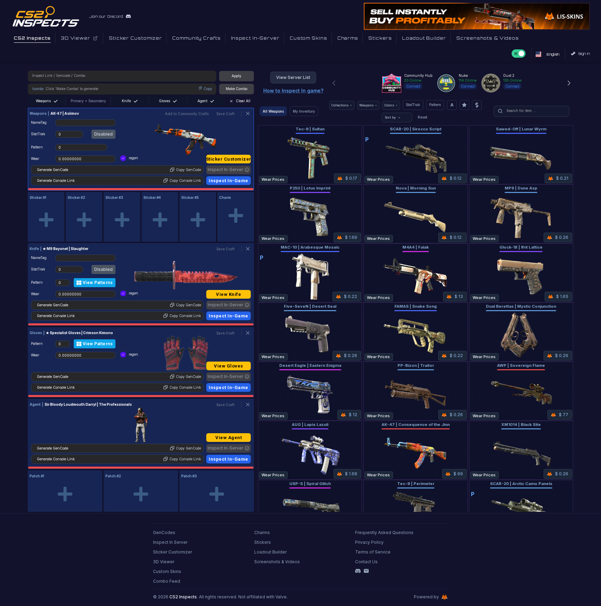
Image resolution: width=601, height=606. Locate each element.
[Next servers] (569, 83)
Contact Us (366, 561)
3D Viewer (163, 561)
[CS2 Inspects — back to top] (46, 16)
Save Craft (225, 114)
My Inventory (304, 111)
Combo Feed (166, 581)
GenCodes (164, 532)
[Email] (366, 571)
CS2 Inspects (183, 596)
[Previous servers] (334, 83)
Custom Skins (167, 571)
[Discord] (358, 571)
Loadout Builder (270, 552)
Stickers (262, 542)
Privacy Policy (369, 542)
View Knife (228, 294)
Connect (413, 86)
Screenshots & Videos (277, 561)
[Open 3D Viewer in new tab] (95, 38)
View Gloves (228, 366)
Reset (422, 117)
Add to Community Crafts (187, 114)
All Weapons (273, 111)
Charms (262, 532)
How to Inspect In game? (293, 91)
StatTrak (413, 105)
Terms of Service (373, 552)
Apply (236, 76)
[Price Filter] (477, 105)
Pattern (435, 105)
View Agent (228, 437)
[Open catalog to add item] (46, 219)
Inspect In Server (170, 542)
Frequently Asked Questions (384, 532)
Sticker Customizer (228, 159)
